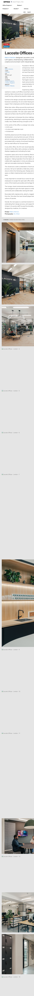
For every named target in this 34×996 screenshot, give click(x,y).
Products (5, 8)
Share (7, 46)
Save (7, 44)
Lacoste (7, 72)
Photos (19, 5)
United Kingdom (9, 81)
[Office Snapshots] (5, 2)
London (7, 83)
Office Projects (7, 5)
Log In (29, 12)
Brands (16, 8)
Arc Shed (16, 214)
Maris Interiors (10, 57)
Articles (26, 8)
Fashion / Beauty (9, 86)
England (12, 83)
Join (24, 12)
